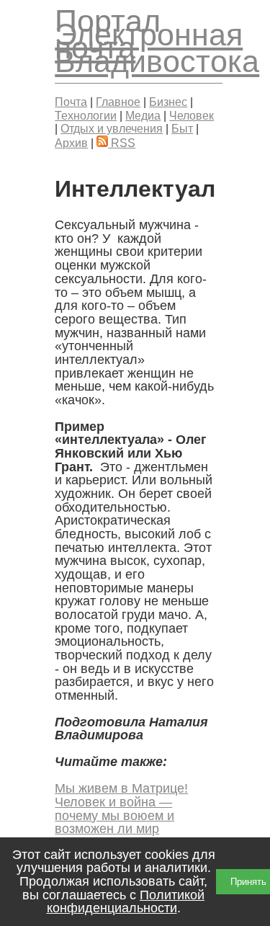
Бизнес (168, 101)
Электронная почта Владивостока (157, 48)
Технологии (86, 115)
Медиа (143, 115)
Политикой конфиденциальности (126, 902)
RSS (121, 142)
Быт (182, 128)
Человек (191, 115)
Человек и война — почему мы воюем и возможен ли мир (114, 815)
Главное (118, 101)
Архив (71, 142)
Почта (71, 101)
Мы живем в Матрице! (121, 788)
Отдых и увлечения (111, 128)
